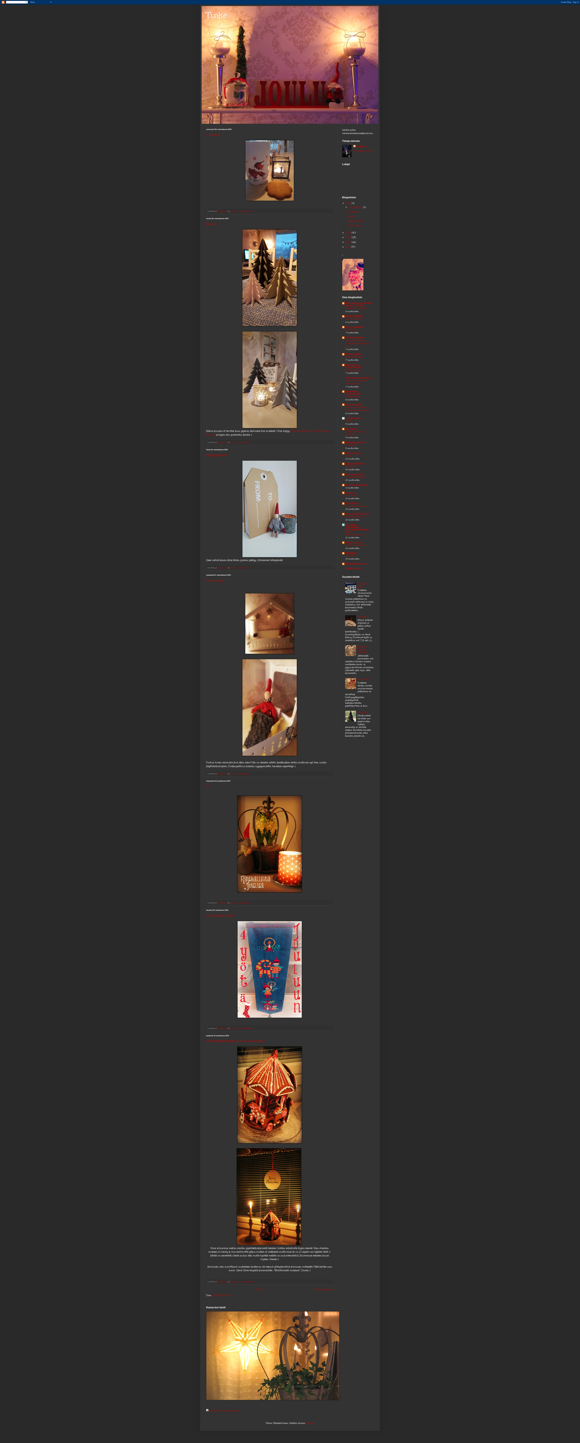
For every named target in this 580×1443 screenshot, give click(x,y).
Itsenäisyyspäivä (353, 370)
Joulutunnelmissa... (354, 516)
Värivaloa (349, 420)
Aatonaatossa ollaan (354, 356)
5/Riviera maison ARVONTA (363, 649)
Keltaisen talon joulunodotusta (353, 366)
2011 (348, 246)
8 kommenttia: (244, 442)
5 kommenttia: (243, 773)
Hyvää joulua (351, 329)
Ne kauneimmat (352, 396)
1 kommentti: (244, 567)
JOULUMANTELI (354, 316)
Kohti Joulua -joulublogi (358, 377)
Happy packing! (216, 455)
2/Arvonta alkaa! (363, 585)
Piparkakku (351, 428)
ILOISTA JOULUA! (354, 534)
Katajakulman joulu (355, 442)
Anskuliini (361, 146)
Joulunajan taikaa (354, 474)
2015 (349, 203)
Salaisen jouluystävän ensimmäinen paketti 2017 (357, 409)
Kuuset (211, 224)
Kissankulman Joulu (355, 563)
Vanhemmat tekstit (322, 1289)
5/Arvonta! (363, 679)
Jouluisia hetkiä (353, 404)
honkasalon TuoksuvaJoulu (353, 392)
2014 (348, 232)
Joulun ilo (350, 492)
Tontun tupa (214, 580)
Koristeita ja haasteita (355, 545)
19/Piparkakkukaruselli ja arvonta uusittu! (235, 1041)
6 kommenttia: (245, 211)
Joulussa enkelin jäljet (356, 485)
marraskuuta (356, 207)
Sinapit (348, 455)
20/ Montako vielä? (219, 915)
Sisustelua (350, 466)
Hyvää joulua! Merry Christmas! (355, 433)
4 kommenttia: (244, 902)
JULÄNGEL (351, 553)
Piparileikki (350, 445)
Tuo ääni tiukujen (354, 337)
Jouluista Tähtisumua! (357, 514)
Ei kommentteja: (245, 1028)
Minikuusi (363, 712)
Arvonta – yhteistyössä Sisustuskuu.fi (356, 382)
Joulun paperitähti (354, 327)
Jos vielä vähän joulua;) (356, 506)
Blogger (310, 1423)
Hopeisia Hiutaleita (354, 463)
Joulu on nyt (351, 495)
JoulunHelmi (351, 503)
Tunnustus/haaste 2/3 (355, 477)
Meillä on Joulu (353, 568)
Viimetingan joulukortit (356, 308)
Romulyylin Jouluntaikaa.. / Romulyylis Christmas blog (356, 528)
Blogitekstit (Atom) (221, 1295)
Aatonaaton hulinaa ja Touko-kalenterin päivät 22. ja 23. (358, 343)
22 (208, 786)
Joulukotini (350, 555)
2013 (349, 237)
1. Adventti (213, 135)
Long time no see (353, 319)
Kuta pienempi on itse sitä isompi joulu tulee (358, 304)
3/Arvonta (363, 616)
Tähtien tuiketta (353, 354)
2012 (349, 242)
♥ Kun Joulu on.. (354, 542)
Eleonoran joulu (353, 453)
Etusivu (259, 1289)
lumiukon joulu (353, 418)
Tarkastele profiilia (362, 151)
